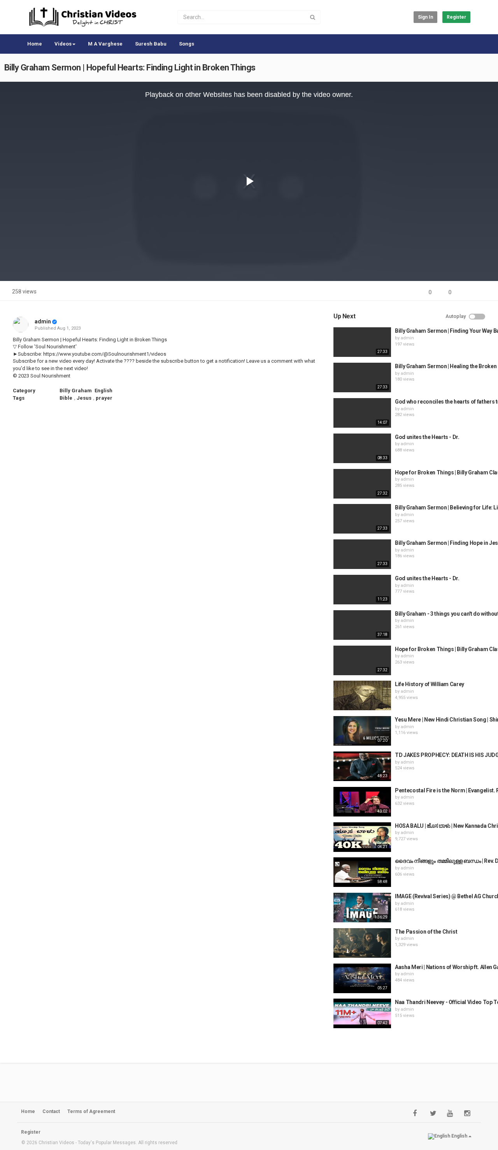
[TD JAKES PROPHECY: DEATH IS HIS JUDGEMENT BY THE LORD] (362, 766)
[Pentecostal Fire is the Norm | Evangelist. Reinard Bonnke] (362, 801)
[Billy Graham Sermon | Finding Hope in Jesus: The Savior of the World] (362, 554)
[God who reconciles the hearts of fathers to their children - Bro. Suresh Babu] (362, 413)
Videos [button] (63, 44)
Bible (66, 398)
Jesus (84, 398)
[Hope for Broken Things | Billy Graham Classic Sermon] (362, 484)
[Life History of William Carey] (362, 695)
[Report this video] (485, 292)
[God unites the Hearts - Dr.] (362, 448)
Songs (186, 44)
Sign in (425, 17)
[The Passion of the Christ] (362, 943)
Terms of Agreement (91, 1111)
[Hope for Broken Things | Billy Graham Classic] (362, 660)
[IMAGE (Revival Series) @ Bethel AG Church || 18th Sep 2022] (362, 907)
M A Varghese (105, 44)
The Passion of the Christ (426, 932)
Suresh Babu (151, 44)
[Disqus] (169, 511)
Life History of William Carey (429, 684)
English (103, 390)
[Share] (466, 292)
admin (43, 321)
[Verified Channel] (54, 321)
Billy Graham (76, 390)
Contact (51, 1111)
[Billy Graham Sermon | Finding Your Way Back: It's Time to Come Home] (362, 342)
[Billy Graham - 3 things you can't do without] (362, 625)
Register (456, 17)
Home (34, 44)
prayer (104, 398)
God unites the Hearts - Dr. (427, 437)
